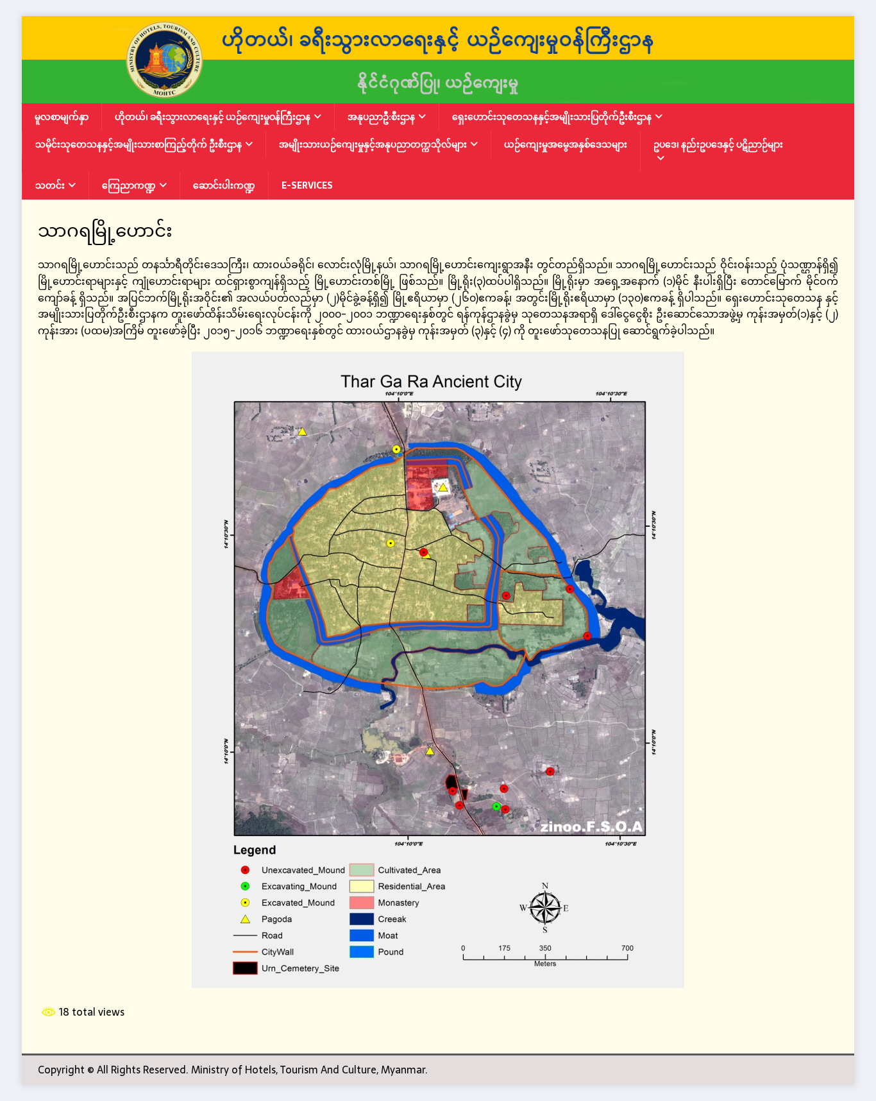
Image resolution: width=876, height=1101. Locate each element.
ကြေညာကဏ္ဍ (129, 185)
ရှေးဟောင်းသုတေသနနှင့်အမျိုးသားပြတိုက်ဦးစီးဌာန (552, 117)
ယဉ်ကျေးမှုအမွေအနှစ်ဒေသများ (565, 144)
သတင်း (50, 185)
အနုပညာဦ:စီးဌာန (381, 117)
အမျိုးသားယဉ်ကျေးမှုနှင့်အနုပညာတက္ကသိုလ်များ (373, 144)
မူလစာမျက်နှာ (61, 117)
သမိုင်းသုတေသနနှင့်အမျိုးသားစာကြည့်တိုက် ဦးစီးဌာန (138, 144)
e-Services (307, 185)
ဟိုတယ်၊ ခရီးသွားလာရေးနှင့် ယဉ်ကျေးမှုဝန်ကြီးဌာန (212, 117)
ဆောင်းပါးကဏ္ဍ (224, 185)
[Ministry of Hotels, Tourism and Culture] (438, 95)
